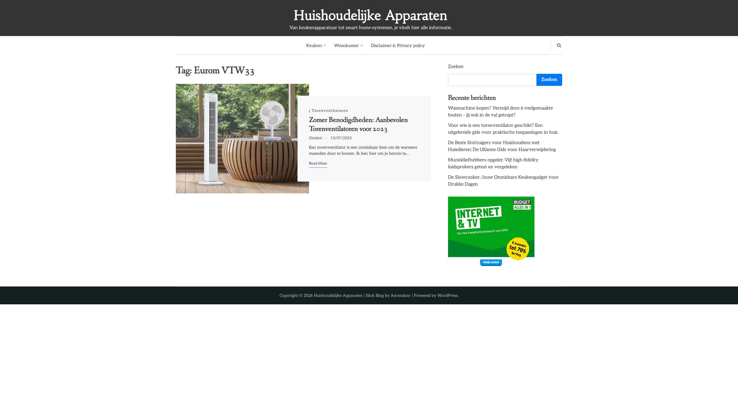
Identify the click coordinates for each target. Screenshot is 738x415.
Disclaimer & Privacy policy (398, 45)
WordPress (447, 295)
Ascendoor (401, 295)
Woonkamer (346, 45)
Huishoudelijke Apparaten (370, 15)
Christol (315, 138)
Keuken (314, 45)
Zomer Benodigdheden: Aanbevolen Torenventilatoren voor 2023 (358, 124)
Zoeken (456, 66)
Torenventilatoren (330, 111)
